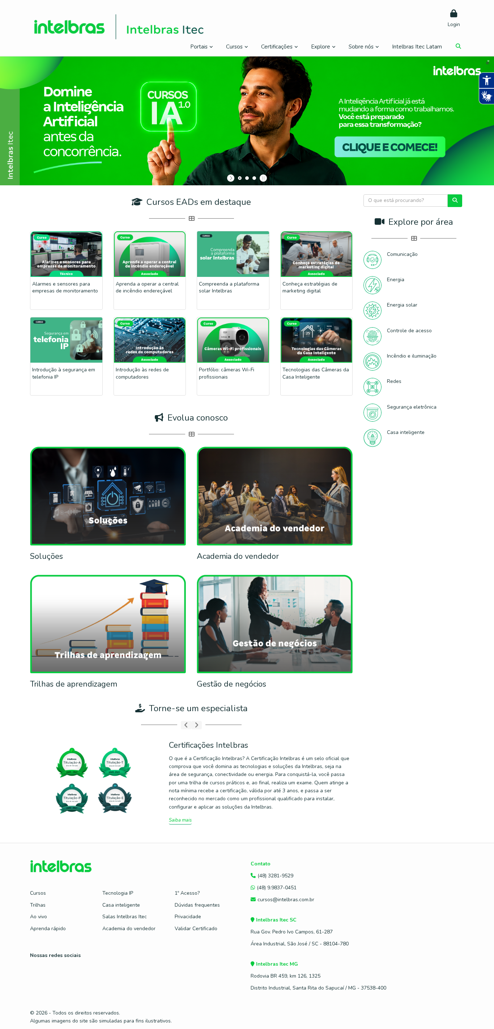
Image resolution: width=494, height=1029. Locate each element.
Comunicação (402, 254)
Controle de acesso (409, 330)
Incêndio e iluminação (411, 356)
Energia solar (402, 304)
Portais (199, 46)
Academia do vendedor (238, 556)
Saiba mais (180, 820)
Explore (320, 46)
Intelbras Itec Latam (417, 46)
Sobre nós (361, 46)
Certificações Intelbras (208, 745)
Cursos (234, 46)
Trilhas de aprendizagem (73, 684)
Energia (395, 279)
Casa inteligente (406, 432)
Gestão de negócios (231, 684)
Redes (394, 381)
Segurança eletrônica (411, 407)
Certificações (277, 46)
